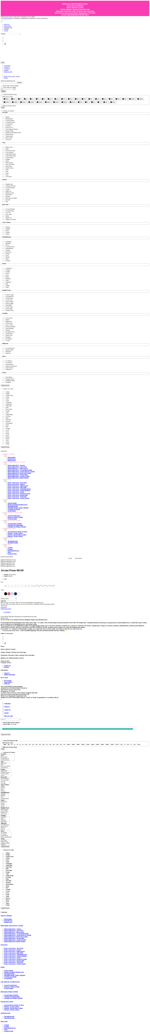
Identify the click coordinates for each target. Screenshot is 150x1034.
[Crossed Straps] (5, 780)
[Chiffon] (4, 803)
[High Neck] (5, 820)
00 (14, 99)
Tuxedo (6, 713)
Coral (7, 430)
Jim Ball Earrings (13, 542)
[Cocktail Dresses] (7, 760)
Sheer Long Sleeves (11, 366)
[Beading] (5, 795)
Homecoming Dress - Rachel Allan (18, 474)
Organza (8, 278)
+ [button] (5, 539)
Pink (7, 418)
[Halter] (5, 818)
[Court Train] (4, 814)
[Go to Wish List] (3, 20)
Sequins (8, 260)
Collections (7, 703)
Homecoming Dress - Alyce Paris (17, 467)
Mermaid (8, 351)
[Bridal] (7, 755)
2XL (113, 102)
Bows (7, 245)
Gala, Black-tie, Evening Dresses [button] (10, 981)
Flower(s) (8, 252)
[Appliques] (5, 794)
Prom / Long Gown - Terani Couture (18, 498)
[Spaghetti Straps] (5, 843)
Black (7, 438)
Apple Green (9, 395)
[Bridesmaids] (7, 757)
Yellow (8, 392)
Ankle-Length (10, 295)
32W (65, 102)
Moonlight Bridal (13, 506)
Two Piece (9, 176)
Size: (2, 582)
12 (57, 99)
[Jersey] (4, 806)
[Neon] (3, 789)
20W (15, 102)
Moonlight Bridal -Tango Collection (18, 507)
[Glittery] (3, 786)
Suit (7, 171)
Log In (6, 30)
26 (105, 99)
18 (77, 99)
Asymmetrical (10, 296)
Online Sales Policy (6, 609)
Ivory (7, 432)
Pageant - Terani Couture (15, 536)
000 (7, 99)
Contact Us (7, 665)
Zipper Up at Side (11, 219)
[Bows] (5, 797)
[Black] (5, 593)
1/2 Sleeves (9, 361)
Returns (6, 667)
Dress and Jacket (10, 150)
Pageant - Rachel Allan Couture (17, 534)
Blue (7, 407)
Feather (8, 250)
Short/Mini (9, 305)
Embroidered (9, 248)
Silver (7, 442)
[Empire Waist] (5, 826)
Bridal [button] (2, 967)
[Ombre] (3, 791)
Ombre (8, 232)
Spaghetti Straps (10, 380)
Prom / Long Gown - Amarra (16, 484)
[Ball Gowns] (5, 763)
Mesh (7, 277)
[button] (7, 65)
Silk (7, 284)
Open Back (9, 194)
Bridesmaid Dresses (13, 550)
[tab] (76, 457)
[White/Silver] (18, 593)
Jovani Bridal (12, 511)
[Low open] (5, 783)
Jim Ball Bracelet (13, 541)
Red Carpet (9, 138)
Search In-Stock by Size (10, 94)
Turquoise (8, 402)
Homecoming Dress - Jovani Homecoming (20, 470)
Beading (8, 243)
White (7, 444)
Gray (7, 440)
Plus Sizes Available (11, 198)
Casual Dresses (10, 120)
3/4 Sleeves (9, 362)
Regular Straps (10, 379)
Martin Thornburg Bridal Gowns (17, 504)
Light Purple (9, 414)
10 (50, 99)
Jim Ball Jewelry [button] (6, 1013)
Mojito (8, 393)
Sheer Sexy (9, 166)
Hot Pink (8, 419)
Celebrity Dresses (11, 186)
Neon (7, 230)
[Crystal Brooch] (5, 798)
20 (84, 99)
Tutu (7, 175)
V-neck (8, 340)
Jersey (7, 273)
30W (56, 102)
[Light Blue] (12, 593)
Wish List (6, 24)
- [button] (5, 455)
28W (48, 102)
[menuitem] (76, 24)
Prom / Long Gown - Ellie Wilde (17, 487)
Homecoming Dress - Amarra (16, 465)
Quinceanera (9, 136)
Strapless (8, 337)
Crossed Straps (10, 211)
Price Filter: (7, 87)
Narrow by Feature (9, 111)
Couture (10, 547)
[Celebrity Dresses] (6, 772)
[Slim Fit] (5, 829)
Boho (7, 149)
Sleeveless (9, 369)
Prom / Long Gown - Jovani (16, 492)
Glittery (8, 227)
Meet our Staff (8, 716)
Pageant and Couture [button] (7, 1001)
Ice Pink (8, 416)
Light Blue (9, 404)
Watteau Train (10, 310)
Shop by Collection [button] (6, 915)
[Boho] (5, 764)
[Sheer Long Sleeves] (6, 837)
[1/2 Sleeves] (6, 832)
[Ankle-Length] (4, 809)
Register (6, 29)
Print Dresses (9, 162)
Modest (8, 159)
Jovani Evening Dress (14, 515)
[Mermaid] (5, 828)
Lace (7, 255)
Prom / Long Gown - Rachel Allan (18, 495)
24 (98, 99)
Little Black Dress (11, 154)
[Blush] (8, 593)
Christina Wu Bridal (14, 509)
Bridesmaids (9, 118)
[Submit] (20, 34)
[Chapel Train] (4, 812)
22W (23, 102)
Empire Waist (9, 350)
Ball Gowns (9, 147)
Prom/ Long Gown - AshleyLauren (18, 485)
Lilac (7, 412)
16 (71, 99)
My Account (7, 26)
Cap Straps (9, 377)
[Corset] (6, 775)
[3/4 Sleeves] (6, 834)
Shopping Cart (8, 27)
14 (64, 99)
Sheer (7, 216)
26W (40, 102)
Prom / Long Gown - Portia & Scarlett (19, 493)
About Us (7, 673)
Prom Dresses (9, 134)
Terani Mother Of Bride (15, 523)
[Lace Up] (5, 781)
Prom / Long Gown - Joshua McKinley (19, 490)
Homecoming (9, 131)
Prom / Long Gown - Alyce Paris (17, 482)
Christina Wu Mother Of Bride (17, 527)
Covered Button (10, 209)
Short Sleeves (9, 368)
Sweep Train (9, 307)
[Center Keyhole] (6, 774)
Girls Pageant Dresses (12, 129)
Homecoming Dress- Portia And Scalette (19, 473)
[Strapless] (5, 844)
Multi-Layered (10, 193)
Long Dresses (9, 157)
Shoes (9, 552)
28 (111, 99)
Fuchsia (8, 421)
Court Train (9, 300)
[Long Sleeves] (6, 835)
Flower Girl (9, 127)
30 (118, 99)
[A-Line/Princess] (5, 825)
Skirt (7, 169)
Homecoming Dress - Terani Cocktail (18, 476)
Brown (8, 437)
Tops (7, 173)
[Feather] (4, 804)
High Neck (9, 321)
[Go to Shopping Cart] (1, 20)
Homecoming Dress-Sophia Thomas (18, 478)
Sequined (8, 282)
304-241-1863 (7, 18)
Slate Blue (9, 406)
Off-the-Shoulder (10, 326)
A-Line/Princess (10, 348)
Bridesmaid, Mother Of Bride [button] (9, 991)
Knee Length (9, 303)
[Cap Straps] (5, 840)
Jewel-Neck (9, 323)
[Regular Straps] (5, 842)
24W (32, 102)
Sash (7, 259)
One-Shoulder (10, 328)
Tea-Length (9, 308)
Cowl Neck (9, 318)
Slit (7, 201)
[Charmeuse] (4, 802)
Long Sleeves (9, 364)
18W (7, 102)
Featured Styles (12, 554)
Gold (7, 435)
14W (132, 99)
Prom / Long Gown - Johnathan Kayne (19, 489)
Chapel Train (9, 298)
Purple (8, 411)
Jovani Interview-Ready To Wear (17, 531)
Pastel (7, 234)
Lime (7, 399)
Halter (7, 319)
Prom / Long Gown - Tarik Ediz (17, 496)
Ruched (8, 200)
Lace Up (8, 212)
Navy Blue (9, 409)
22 (91, 99)
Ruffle (7, 257)
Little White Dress (11, 156)
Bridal (7, 117)
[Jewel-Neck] (5, 821)
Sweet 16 (8, 139)
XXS (73, 102)
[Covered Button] (5, 778)
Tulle (7, 287)
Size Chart (3, 607)
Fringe (7, 253)
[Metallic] (3, 788)
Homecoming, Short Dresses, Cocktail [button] (12, 925)
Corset (7, 189)
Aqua (7, 400)
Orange (8, 428)
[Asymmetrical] (4, 811)
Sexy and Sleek (10, 164)
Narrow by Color (8, 389)
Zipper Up (9, 217)
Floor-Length (9, 301)
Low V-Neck (9, 325)
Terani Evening (12, 519)
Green (7, 397)
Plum (7, 425)
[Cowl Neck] (5, 817)
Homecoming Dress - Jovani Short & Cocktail (21, 471)
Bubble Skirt (9, 184)
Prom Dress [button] (4, 945)
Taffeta (8, 285)
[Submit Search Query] (20, 719)
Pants (7, 161)
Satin (7, 280)
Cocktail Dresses (10, 122)
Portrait (8, 330)
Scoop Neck (9, 333)
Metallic (8, 229)
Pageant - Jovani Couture (15, 533)
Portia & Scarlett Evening (15, 517)
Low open (9, 214)
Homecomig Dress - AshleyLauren (18, 468)
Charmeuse (9, 268)
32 (125, 99)
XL (106, 102)
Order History (8, 682)
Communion (9, 124)
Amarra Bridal (12, 503)
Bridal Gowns (12, 460)
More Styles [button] (4, 1021)
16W (140, 99)
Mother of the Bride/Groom (13, 132)
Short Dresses (9, 168)
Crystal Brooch (10, 246)
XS (81, 102)
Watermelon (9, 423)
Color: (2, 590)
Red (7, 426)
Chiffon (8, 270)
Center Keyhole (10, 187)
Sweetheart (9, 339)
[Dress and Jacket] (5, 766)
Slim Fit (8, 353)
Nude (7, 433)
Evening (8, 125)
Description (7, 612)
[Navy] (15, 593)
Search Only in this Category (11, 85)
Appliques (9, 241)
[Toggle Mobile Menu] (1, 699)
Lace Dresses (9, 152)
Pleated (8, 196)
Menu (2, 62)
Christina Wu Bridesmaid (15, 525)
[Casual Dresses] (7, 758)
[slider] (134, 729)
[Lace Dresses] (5, 767)
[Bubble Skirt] (6, 771)
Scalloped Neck (10, 332)
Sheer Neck (9, 335)
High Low (9, 191)
